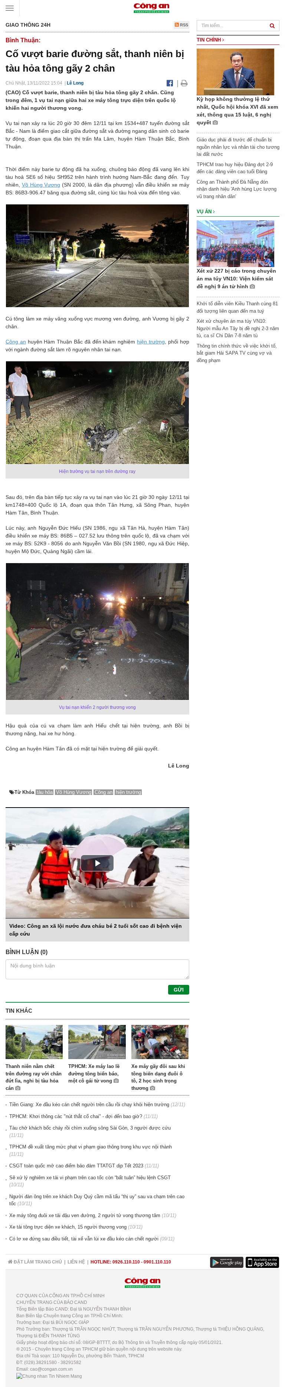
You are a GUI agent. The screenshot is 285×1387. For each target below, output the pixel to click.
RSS (183, 25)
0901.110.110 (157, 1262)
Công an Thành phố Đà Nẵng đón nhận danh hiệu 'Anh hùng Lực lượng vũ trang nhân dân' (236, 189)
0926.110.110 (126, 1262)
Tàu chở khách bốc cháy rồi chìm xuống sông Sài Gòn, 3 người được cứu (90, 1128)
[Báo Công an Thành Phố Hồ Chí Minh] (151, 7)
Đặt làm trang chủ (37, 1262)
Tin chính (209, 40)
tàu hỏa (45, 792)
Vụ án (205, 211)
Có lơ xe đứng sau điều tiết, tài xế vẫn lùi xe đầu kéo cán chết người (83, 1239)
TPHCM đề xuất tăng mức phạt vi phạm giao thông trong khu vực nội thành (90, 1147)
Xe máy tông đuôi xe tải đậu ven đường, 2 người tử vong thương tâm (84, 1215)
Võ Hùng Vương (41, 185)
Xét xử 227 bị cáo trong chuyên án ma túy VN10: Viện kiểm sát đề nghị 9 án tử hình (236, 278)
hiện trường (151, 342)
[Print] (184, 83)
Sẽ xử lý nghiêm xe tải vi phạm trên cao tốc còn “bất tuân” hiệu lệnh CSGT (90, 1177)
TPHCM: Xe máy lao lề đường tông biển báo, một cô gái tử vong (93, 1074)
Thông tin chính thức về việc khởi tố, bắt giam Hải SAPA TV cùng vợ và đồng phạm (237, 353)
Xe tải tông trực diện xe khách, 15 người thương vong (68, 1227)
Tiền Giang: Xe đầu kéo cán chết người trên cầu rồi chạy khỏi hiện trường (89, 1104)
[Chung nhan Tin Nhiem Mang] (49, 1375)
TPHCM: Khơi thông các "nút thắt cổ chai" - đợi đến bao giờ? (75, 1116)
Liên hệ (76, 1262)
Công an (16, 342)
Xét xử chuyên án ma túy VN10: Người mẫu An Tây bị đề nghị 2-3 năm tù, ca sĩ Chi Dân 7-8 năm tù (238, 328)
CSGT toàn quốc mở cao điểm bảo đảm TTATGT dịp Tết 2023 (76, 1166)
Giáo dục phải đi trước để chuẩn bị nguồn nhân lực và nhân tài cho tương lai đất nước (238, 147)
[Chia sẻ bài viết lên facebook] (170, 83)
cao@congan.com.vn (51, 1369)
